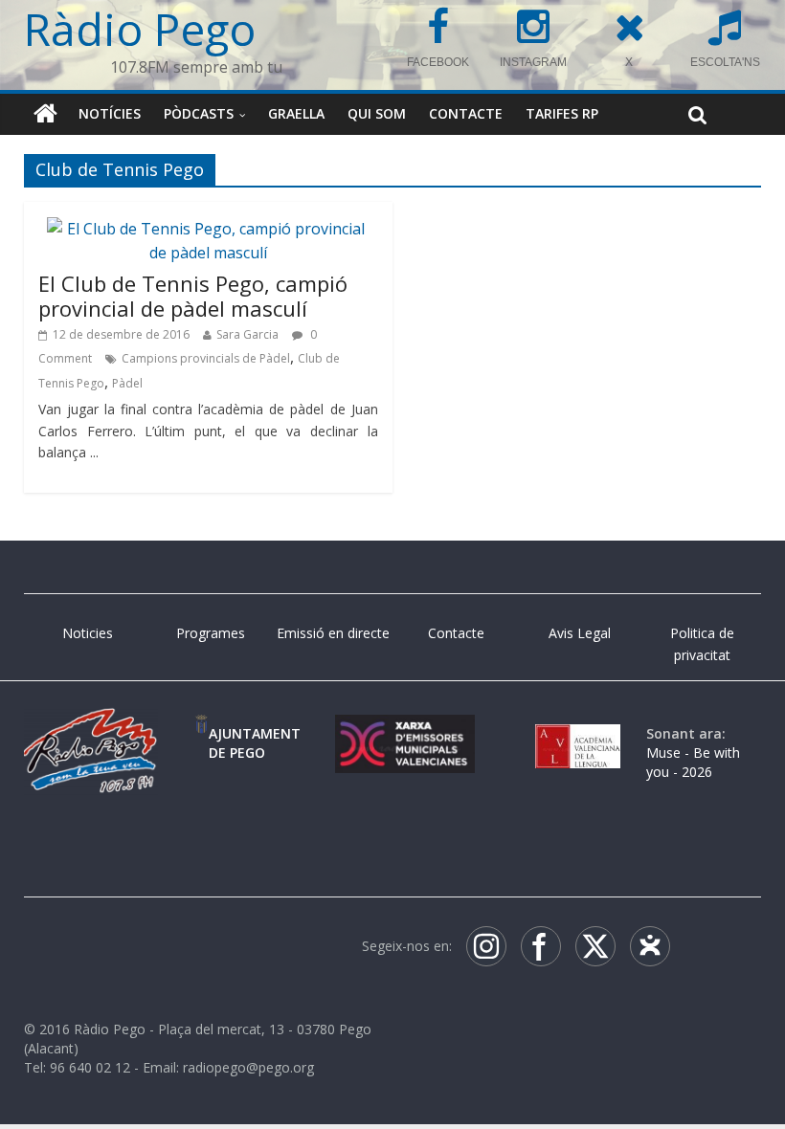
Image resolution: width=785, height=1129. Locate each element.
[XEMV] (405, 733)
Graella (296, 113)
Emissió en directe (333, 633)
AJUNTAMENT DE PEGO (255, 743)
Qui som (377, 113)
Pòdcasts (199, 113)
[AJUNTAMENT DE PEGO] (201, 733)
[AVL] (577, 733)
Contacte (466, 113)
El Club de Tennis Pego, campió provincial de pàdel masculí (193, 295)
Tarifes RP (562, 113)
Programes (210, 633)
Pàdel (127, 383)
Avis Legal (580, 633)
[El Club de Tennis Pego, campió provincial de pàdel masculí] (208, 228)
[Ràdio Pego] (45, 114)
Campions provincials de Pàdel (206, 358)
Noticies (87, 633)
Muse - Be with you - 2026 (693, 762)
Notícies (109, 113)
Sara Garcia (247, 334)
